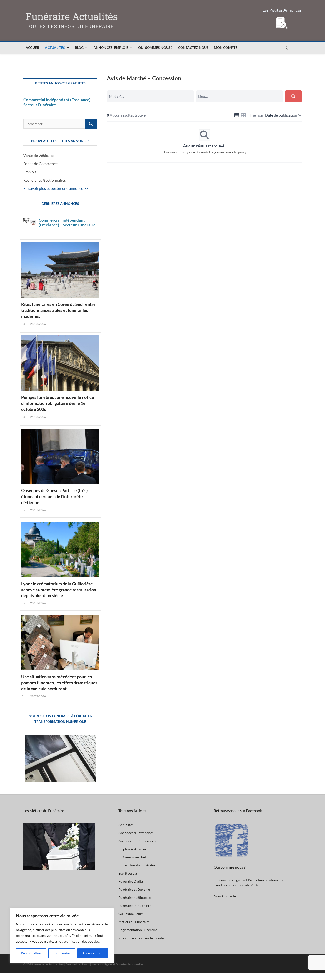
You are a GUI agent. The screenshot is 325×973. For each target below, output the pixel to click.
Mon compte (225, 47)
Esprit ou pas (128, 873)
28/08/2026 (38, 324)
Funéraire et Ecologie (134, 889)
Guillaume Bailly (130, 914)
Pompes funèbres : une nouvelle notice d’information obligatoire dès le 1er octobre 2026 (57, 403)
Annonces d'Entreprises (135, 833)
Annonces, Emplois (111, 47)
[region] (62, 935)
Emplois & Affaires (132, 849)
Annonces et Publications (137, 841)
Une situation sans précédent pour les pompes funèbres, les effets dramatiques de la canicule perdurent (59, 682)
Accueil (32, 47)
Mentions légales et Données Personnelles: (118, 964)
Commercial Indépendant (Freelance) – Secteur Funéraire (58, 102)
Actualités (55, 47)
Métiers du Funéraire (134, 922)
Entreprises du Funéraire (136, 865)
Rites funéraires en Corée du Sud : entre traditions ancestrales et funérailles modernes (58, 310)
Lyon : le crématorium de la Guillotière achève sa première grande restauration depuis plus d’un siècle (58, 589)
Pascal (86, 964)
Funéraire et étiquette (134, 897)
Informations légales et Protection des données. (248, 880)
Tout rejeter (61, 953)
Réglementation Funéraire (137, 930)
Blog (79, 47)
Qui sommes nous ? (155, 47)
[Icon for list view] (236, 115)
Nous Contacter (225, 896)
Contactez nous (193, 47)
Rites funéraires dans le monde (141, 938)
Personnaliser (31, 953)
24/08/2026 (38, 417)
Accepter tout (92, 953)
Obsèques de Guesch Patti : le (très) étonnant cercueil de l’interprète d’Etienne (54, 496)
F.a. (23, 324)
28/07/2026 (38, 510)
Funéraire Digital (131, 881)
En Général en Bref (132, 857)
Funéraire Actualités (72, 16)
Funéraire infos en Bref (135, 906)
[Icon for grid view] (243, 115)
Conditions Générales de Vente (236, 885)
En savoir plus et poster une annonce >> (55, 188)
